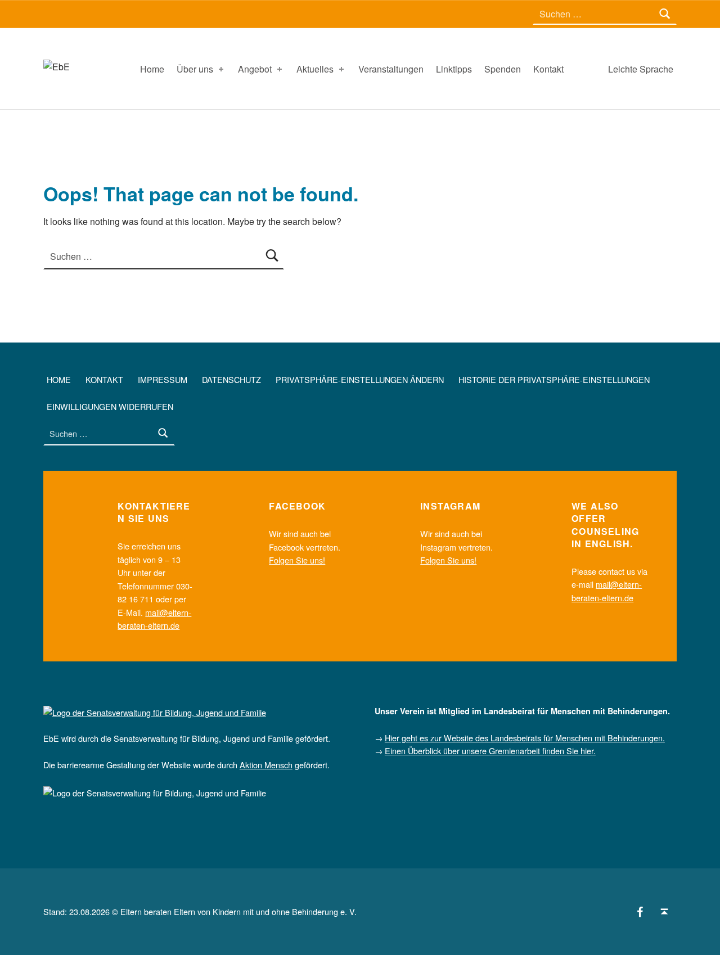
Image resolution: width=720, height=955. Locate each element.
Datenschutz (231, 379)
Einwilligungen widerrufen (110, 406)
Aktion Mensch (266, 765)
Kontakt (548, 68)
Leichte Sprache (640, 68)
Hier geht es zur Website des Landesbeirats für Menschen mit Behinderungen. (525, 738)
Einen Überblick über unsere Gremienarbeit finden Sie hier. (490, 750)
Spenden (502, 68)
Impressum (162, 379)
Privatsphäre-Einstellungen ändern (360, 379)
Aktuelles (315, 68)
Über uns (195, 68)
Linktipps (454, 68)
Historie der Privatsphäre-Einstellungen (554, 379)
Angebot (255, 68)
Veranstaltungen (391, 68)
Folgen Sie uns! (297, 560)
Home (152, 68)
